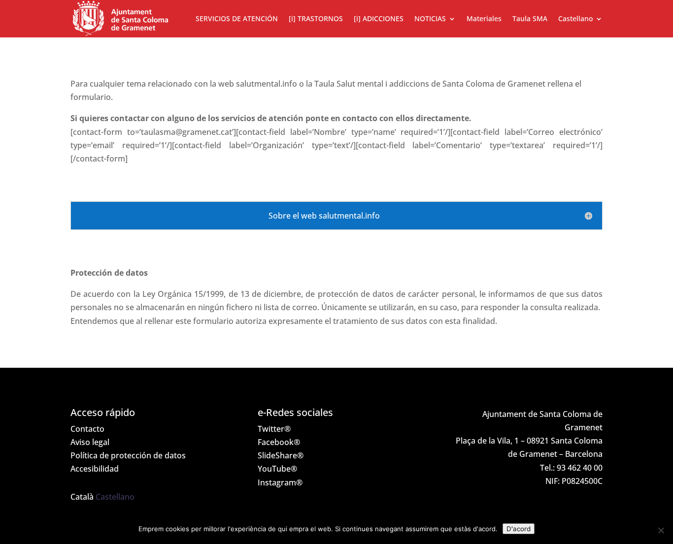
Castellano (115, 496)
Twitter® (274, 428)
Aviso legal (89, 442)
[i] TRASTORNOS (316, 18)
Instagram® (280, 482)
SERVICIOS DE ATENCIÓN (237, 18)
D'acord (518, 529)
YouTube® (277, 468)
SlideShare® (280, 455)
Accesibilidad (94, 468)
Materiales (484, 18)
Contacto (87, 428)
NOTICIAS (430, 18)
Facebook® (279, 442)
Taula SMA (529, 18)
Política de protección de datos (128, 455)
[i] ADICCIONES (379, 18)
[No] (661, 530)
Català (82, 496)
